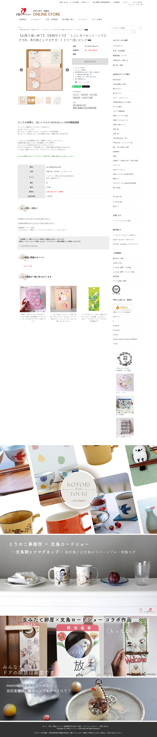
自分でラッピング (119, 169)
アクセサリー (36, 19)
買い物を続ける (80, 79)
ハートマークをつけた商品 (122, 221)
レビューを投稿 (80, 70)
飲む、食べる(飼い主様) (121, 147)
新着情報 (116, 276)
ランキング (83, 19)
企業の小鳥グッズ (119, 124)
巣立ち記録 (28, 266)
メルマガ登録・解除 (119, 281)
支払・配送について (55, 726)
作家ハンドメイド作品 (120, 115)
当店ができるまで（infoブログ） (124, 239)
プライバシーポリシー (90, 726)
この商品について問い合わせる (85, 76)
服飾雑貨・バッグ (120, 55)
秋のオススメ (117, 93)
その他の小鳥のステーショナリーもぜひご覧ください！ (36, 223)
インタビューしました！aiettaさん (124, 235)
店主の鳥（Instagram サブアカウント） (126, 244)
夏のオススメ (117, 88)
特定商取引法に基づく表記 (72, 726)
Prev (21, 70)
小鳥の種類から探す (119, 84)
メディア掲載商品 (119, 111)
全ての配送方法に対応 (53, 167)
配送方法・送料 (118, 258)
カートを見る (137, 2)
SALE (115, 156)
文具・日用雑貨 (52, 19)
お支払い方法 (117, 263)
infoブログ (116, 316)
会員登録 (117, 2)
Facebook (116, 330)
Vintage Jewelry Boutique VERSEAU (125, 339)
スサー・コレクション (120, 97)
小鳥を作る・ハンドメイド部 (122, 142)
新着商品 (22, 19)
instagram (116, 325)
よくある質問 (74, 2)
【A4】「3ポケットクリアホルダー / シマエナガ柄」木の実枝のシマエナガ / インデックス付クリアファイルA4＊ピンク (33, 317)
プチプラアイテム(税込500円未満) (124, 183)
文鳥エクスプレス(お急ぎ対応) (123, 174)
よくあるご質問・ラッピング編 (123, 272)
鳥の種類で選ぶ (68, 19)
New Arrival (117, 79)
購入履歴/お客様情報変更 (101, 2)
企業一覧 (116, 133)
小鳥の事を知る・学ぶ (120, 138)
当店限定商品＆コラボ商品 (122, 102)
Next (67, 70)
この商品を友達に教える (83, 74)
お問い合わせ (63, 2)
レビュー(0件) (79, 68)
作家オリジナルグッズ (120, 120)
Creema (115, 334)
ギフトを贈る (97, 19)
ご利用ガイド (84, 2)
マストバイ (116, 165)
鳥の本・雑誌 (118, 65)
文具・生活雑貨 (119, 50)
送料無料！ (116, 151)
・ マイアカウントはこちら (28, 246)
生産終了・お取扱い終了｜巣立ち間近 (125, 160)
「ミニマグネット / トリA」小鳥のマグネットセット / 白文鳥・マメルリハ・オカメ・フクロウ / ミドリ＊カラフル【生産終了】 (94, 317)
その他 (115, 343)
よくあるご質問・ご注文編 (122, 267)
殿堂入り (116, 178)
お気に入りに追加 (83, 82)
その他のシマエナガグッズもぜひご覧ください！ (34, 219)
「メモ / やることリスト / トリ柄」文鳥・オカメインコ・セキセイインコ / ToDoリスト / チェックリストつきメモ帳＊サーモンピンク (63, 317)
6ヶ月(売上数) (117, 202)
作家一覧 (116, 129)
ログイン (126, 2)
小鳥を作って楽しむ (120, 60)
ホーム (20, 27)
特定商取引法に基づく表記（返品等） (87, 72)
